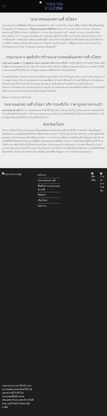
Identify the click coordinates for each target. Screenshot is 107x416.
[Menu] (3, 6)
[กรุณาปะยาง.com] (53, 6)
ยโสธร (23, 25)
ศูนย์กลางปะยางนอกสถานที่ (40, 63)
